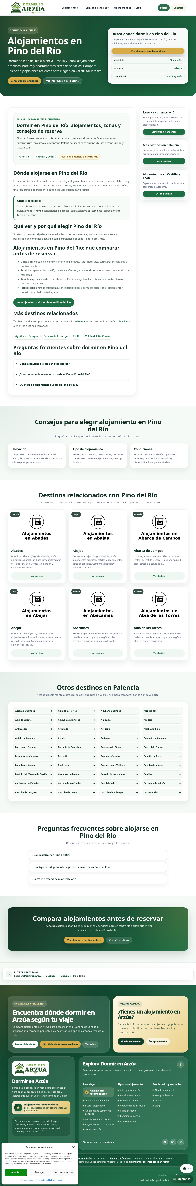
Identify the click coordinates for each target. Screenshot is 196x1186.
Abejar (16, 628)
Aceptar (15, 1172)
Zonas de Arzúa (93, 1129)
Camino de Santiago (97, 7)
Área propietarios (158, 1041)
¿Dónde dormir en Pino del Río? (51, 855)
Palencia (82, 321)
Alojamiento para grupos (98, 1118)
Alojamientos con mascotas (99, 1124)
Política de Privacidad (43, 1180)
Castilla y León (121, 321)
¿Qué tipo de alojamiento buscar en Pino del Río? (48, 384)
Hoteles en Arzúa (129, 1100)
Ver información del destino (62, 80)
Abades (17, 551)
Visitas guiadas (122, 7)
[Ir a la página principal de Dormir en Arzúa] (27, 8)
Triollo (76, 336)
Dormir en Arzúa (32, 976)
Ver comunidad (164, 193)
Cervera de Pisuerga (55, 336)
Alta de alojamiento (131, 1041)
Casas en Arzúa (128, 1110)
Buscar (163, 7)
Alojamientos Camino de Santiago (98, 1112)
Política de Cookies (25, 1180)
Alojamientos (70, 7)
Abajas (78, 551)
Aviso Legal (57, 1180)
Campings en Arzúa (130, 1115)
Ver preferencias (64, 1172)
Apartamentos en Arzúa (132, 1105)
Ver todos (90, 1044)
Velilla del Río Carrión (98, 336)
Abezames (81, 628)
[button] (73, 1147)
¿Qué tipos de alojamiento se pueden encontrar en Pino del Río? (71, 867)
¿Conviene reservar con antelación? (54, 879)
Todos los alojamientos (97, 1100)
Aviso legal (162, 1175)
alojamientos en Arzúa (80, 1158)
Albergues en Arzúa (130, 1089)
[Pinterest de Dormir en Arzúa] (180, 1142)
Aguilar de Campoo (27, 336)
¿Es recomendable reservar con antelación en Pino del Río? (54, 374)
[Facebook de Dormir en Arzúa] (165, 1142)
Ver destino (37, 575)
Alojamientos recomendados (62, 1044)
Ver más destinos (119, 939)
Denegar (40, 1172)
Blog (138, 7)
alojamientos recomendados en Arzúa (149, 1161)
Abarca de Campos (148, 551)
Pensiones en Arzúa (130, 1095)
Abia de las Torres (148, 628)
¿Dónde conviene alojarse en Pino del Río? (44, 363)
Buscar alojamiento (25, 1044)
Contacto (178, 7)
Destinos (50, 976)
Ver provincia (164, 160)
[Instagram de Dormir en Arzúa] (173, 1142)
